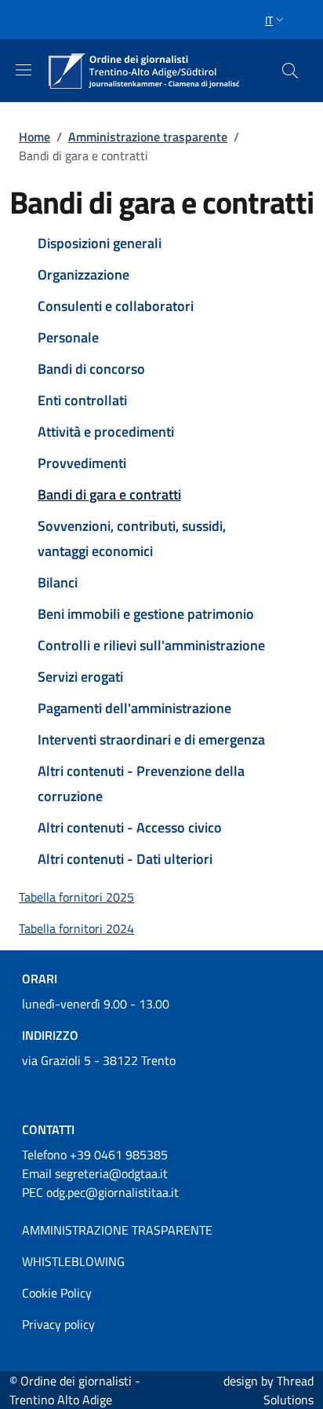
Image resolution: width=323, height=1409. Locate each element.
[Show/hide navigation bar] (23, 70)
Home (34, 136)
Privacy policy (58, 1324)
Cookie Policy (57, 1292)
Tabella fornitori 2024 (76, 928)
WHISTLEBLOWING (73, 1261)
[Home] (144, 71)
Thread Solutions (288, 1390)
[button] (275, 20)
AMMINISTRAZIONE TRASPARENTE (117, 1230)
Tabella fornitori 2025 (76, 896)
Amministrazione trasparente (147, 136)
